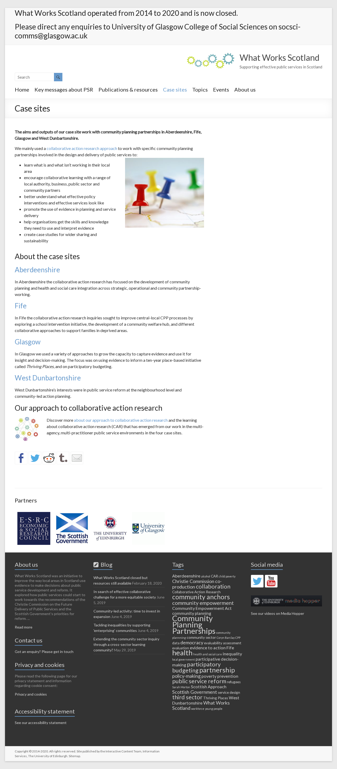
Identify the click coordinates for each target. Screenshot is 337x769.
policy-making (186, 676)
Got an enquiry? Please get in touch (44, 651)
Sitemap (74, 756)
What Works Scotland (279, 57)
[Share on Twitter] (35, 458)
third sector (187, 697)
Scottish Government (194, 692)
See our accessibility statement (41, 722)
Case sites (175, 89)
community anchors (201, 597)
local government (183, 659)
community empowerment (203, 603)
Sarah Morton (181, 687)
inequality (232, 653)
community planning (191, 613)
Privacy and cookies (31, 694)
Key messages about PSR (63, 89)
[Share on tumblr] (63, 458)
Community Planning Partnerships (193, 624)
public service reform (199, 681)
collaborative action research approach (82, 148)
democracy (191, 642)
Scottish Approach (208, 686)
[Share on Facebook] (21, 458)
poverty (208, 675)
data (176, 643)
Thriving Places (215, 698)
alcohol (205, 576)
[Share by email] (77, 458)
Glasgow (28, 342)
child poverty (227, 576)
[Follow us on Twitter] (257, 581)
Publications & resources (128, 89)
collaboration (213, 586)
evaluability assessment (222, 643)
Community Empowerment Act (202, 608)
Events (221, 89)
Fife (21, 305)
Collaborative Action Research (196, 592)
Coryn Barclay (226, 637)
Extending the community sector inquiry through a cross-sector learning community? (126, 644)
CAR (214, 576)
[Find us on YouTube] (271, 581)
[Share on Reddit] (49, 458)
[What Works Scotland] (210, 55)
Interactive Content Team (123, 751)
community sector (201, 637)
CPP (237, 637)
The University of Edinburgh (47, 756)
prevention (227, 675)
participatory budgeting (196, 667)
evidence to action (208, 647)
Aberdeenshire (37, 269)
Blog (105, 564)
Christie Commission (193, 581)
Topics (200, 89)
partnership (217, 670)
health (182, 652)
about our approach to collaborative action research (121, 420)
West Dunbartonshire (48, 378)
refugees (234, 682)
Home (22, 89)
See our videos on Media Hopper (277, 613)
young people (213, 708)
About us (245, 89)
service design (229, 692)
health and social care (207, 654)
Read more (23, 627)
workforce (197, 708)
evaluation (180, 648)
